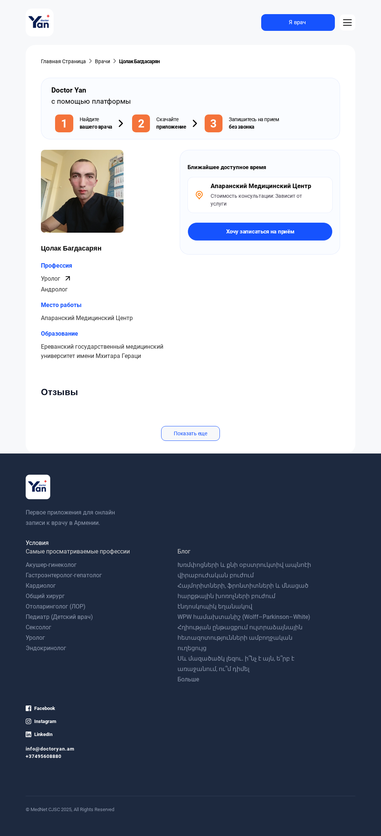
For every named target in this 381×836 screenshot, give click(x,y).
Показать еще (190, 433)
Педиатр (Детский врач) (59, 616)
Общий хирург (45, 596)
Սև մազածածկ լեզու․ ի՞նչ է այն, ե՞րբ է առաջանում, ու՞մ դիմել (235, 663)
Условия (37, 542)
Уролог (51, 278)
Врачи (102, 61)
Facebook (44, 708)
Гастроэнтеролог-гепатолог (64, 575)
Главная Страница (63, 61)
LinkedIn (43, 734)
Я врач (297, 22)
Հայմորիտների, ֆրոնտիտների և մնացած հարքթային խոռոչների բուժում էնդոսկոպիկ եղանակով (242, 596)
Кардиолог (41, 585)
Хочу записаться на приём (260, 231)
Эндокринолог (46, 648)
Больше (188, 679)
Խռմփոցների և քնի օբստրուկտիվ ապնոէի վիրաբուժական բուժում (244, 570)
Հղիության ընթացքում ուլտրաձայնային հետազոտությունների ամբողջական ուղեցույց (239, 638)
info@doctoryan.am (50, 749)
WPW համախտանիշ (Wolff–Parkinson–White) (243, 616)
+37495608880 (43, 756)
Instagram (45, 721)
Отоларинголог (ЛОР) (56, 606)
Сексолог (38, 627)
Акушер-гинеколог (51, 564)
